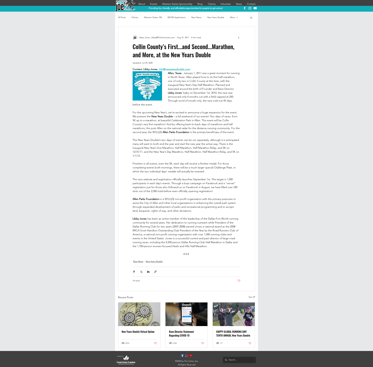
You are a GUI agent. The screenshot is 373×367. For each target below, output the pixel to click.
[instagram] (250, 8)
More (232, 17)
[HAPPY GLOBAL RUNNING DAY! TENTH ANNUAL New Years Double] (234, 314)
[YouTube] (255, 8)
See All (252, 297)
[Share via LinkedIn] (148, 271)
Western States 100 (153, 17)
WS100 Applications (177, 17)
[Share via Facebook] (134, 271)
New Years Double (215, 17)
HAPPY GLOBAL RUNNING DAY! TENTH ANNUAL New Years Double (233, 333)
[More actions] (238, 37)
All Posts (122, 17)
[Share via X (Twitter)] (141, 271)
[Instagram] (186, 355)
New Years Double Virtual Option (138, 331)
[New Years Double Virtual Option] (139, 314)
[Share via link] (155, 271)
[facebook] (245, 8)
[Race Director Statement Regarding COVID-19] (187, 314)
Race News (196, 17)
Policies (135, 17)
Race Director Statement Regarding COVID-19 (181, 333)
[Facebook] (182, 355)
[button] (251, 17)
